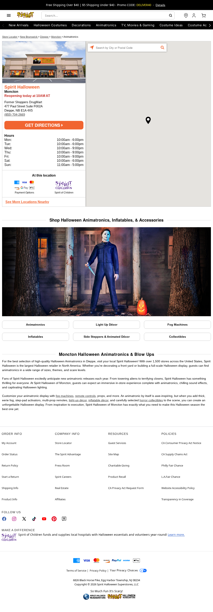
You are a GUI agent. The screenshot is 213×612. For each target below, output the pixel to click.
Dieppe (44, 36)
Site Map (113, 454)
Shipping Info (10, 488)
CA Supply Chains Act (174, 454)
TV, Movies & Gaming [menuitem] (137, 25)
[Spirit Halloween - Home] (26, 15)
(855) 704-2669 (14, 114)
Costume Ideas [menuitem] (171, 25)
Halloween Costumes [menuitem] (50, 25)
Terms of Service (76, 570)
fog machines (64, 396)
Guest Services (117, 443)
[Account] (194, 15)
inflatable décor (98, 400)
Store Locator (10, 36)
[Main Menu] (8, 15)
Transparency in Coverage (177, 499)
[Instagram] (14, 519)
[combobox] (108, 15)
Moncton (56, 36)
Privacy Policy (98, 570)
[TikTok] (34, 519)
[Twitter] (24, 519)
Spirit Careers (63, 477)
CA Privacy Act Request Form (126, 488)
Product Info (9, 499)
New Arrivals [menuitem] (19, 25)
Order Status (9, 454)
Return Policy (10, 465)
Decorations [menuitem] (81, 25)
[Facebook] (4, 519)
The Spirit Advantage (68, 454)
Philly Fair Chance (172, 465)
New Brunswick (29, 36)
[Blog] (64, 519)
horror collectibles (151, 400)
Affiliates (60, 499)
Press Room (62, 465)
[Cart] (203, 15)
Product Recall (117, 477)
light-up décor (78, 400)
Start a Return (10, 477)
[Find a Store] (186, 15)
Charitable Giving (118, 465)
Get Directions (43, 125)
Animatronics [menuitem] (106, 25)
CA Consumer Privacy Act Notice (181, 443)
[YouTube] (44, 519)
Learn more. (176, 535)
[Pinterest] (54, 519)
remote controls (85, 396)
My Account (9, 443)
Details (160, 5)
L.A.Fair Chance (170, 477)
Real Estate (61, 488)
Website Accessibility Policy (178, 488)
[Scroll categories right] (210, 25)
